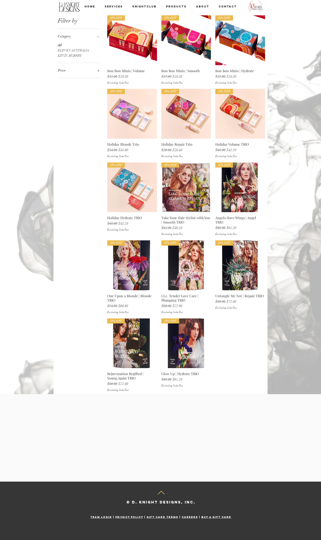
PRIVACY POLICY (129, 517)
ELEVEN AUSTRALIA (73, 50)
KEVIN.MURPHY (70, 56)
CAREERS (190, 517)
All (60, 45)
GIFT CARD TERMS (162, 517)
